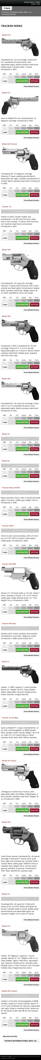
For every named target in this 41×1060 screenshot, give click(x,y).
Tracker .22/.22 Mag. (10, 718)
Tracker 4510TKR (9, 564)
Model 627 (6, 926)
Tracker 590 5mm (9, 623)
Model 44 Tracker (9, 761)
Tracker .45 (6, 207)
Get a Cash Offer (22, 81)
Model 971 (6, 93)
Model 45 (5, 434)
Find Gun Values (29, 2)
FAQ (19, 1056)
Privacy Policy (25, 1056)
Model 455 (6, 316)
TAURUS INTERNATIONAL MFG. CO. (20, 1041)
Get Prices (34, 81)
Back (7, 8)
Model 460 (6, 379)
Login (38, 4)
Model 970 (6, 35)
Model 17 (5, 662)
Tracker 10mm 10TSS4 (11, 488)
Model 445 (6, 822)
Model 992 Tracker (9, 991)
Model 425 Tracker (9, 144)
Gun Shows (11, 1058)
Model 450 (6, 250)
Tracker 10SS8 (7, 526)
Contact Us (4, 1058)
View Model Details (31, 86)
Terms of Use (35, 1056)
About (15, 1056)
